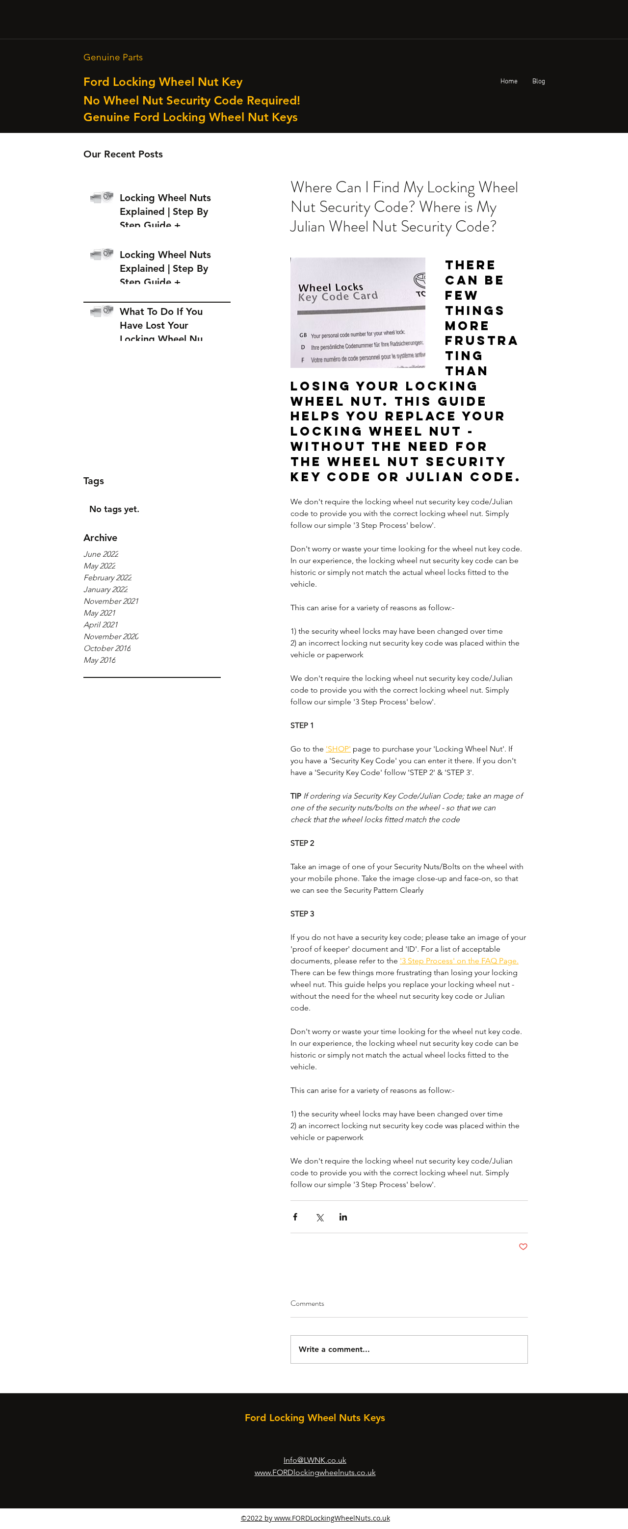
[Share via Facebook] (295, 1216)
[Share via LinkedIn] (343, 1216)
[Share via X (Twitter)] (319, 1216)
